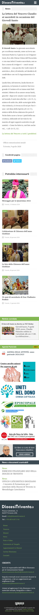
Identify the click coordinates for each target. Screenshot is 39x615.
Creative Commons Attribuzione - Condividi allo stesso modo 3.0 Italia (19, 610)
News (5, 537)
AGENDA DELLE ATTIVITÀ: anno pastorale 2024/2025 (20, 353)
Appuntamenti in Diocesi (12, 548)
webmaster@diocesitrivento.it (13, 583)
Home (5, 525)
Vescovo (6, 529)
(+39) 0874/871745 (12, 519)
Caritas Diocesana (9, 552)
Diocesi (6, 533)
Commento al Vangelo (11, 544)
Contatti (6, 555)
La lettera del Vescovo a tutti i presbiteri (19, 133)
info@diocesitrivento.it (16, 516)
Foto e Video (8, 540)
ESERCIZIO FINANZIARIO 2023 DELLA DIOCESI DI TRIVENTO (19, 471)
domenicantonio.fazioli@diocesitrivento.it (18, 572)
